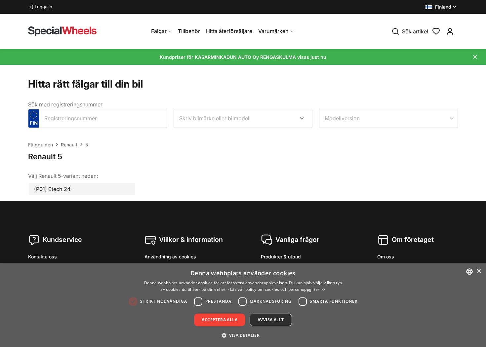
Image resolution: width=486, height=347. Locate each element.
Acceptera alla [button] (219, 320)
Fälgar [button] (159, 31)
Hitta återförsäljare (229, 31)
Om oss (385, 256)
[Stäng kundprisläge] (475, 57)
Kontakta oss (42, 256)
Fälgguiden (40, 144)
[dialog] (243, 305)
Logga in (43, 6)
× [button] (478, 271)
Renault (69, 144)
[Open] (302, 118)
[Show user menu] (450, 31)
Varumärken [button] (273, 31)
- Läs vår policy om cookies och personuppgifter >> (277, 289)
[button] (441, 7)
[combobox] (243, 118)
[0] (436, 30)
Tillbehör (189, 31)
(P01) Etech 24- (53, 189)
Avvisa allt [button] (271, 320)
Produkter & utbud (281, 256)
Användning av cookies (170, 256)
